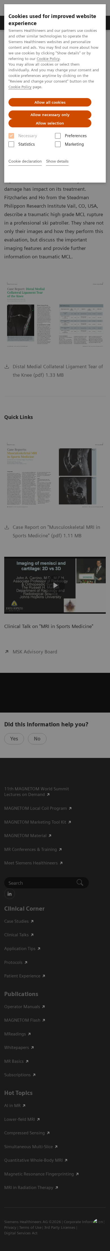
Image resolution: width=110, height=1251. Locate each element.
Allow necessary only (50, 114)
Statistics (26, 144)
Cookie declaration (25, 161)
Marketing (74, 144)
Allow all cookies (49, 102)
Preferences (76, 135)
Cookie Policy (48, 58)
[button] (100, 1225)
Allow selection (50, 123)
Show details (57, 161)
